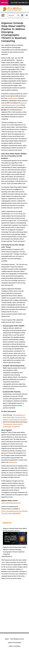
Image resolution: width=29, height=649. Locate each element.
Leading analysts (13, 98)
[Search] (18, 15)
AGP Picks (4, 2)
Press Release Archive (17, 639)
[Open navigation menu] (3, 15)
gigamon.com (13, 462)
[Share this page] (26, 15)
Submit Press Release (14, 642)
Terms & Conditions (14, 646)
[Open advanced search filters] (22, 15)
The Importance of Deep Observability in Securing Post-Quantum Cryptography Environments (14, 417)
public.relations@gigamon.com (11, 503)
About (7, 639)
